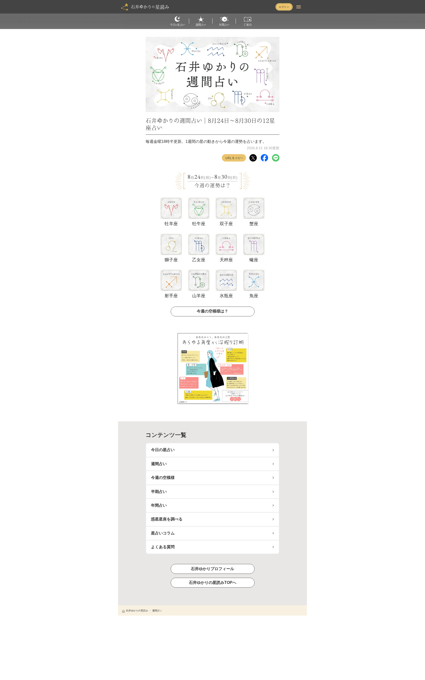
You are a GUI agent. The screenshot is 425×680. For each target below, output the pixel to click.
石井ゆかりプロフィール (212, 569)
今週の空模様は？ (212, 311)
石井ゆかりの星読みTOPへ (212, 582)
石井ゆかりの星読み (137, 610)
